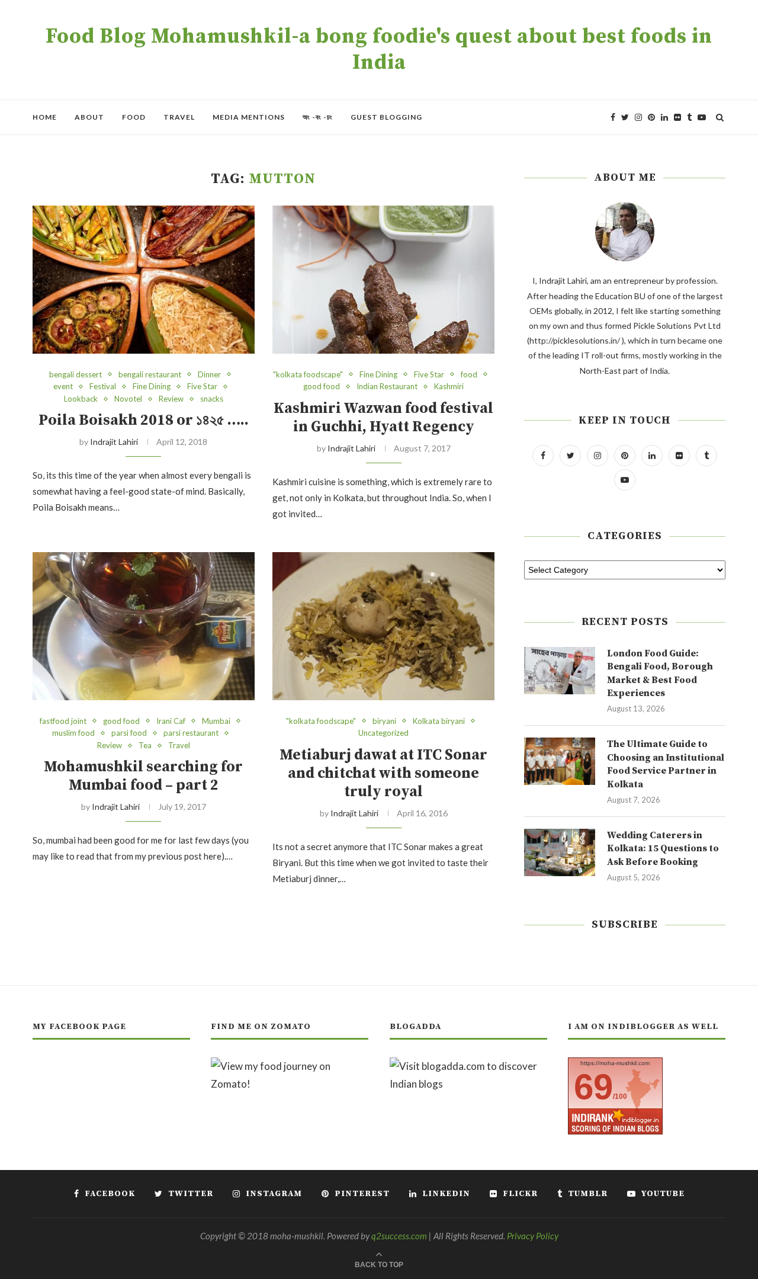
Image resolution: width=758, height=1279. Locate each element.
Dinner (209, 374)
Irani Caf (170, 721)
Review (171, 399)
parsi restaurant (191, 733)
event (63, 386)
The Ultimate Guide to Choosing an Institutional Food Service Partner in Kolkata (665, 764)
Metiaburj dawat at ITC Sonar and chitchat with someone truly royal (383, 773)
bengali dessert (75, 374)
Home (45, 117)
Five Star (202, 386)
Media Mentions (249, 117)
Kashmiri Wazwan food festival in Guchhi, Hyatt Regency (383, 417)
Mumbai (216, 721)
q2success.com (399, 1235)
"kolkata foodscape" (308, 374)
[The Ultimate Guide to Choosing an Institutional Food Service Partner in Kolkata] (559, 761)
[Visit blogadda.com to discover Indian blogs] (468, 1066)
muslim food (73, 733)
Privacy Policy (532, 1235)
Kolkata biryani (439, 721)
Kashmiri (449, 386)
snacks (211, 399)
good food (321, 386)
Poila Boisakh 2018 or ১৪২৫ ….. (143, 420)
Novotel (128, 399)
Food (134, 117)
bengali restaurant (149, 374)
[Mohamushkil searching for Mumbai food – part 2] (144, 626)
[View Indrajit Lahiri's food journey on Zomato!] (289, 1066)
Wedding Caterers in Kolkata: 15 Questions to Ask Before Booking (663, 848)
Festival (102, 386)
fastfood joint (63, 721)
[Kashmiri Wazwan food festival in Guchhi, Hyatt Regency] (383, 280)
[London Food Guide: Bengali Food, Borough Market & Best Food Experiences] (559, 670)
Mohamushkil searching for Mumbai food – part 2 (143, 776)
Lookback (81, 399)
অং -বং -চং (318, 117)
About (89, 117)
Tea (145, 745)
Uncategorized (383, 733)
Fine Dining (152, 386)
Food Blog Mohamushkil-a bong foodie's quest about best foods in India (379, 50)
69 (593, 1087)
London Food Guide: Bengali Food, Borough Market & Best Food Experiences (660, 673)
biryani (384, 721)
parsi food (129, 733)
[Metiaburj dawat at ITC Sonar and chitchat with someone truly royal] (383, 626)
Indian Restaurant (386, 386)
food (469, 374)
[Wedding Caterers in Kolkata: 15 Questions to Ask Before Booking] (559, 852)
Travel (179, 117)
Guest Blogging (386, 117)
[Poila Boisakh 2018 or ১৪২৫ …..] (144, 280)
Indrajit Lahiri (114, 442)
